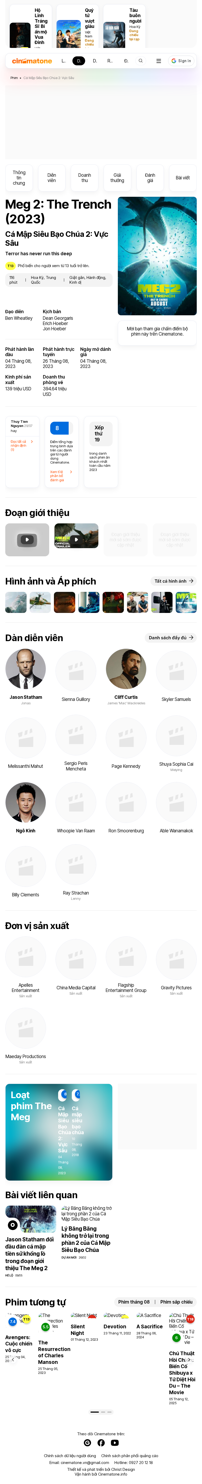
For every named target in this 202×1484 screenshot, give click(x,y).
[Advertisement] (101, 122)
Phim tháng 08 (134, 1302)
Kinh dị (75, 282)
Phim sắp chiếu (176, 1302)
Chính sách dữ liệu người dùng (70, 1455)
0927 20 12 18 (141, 1462)
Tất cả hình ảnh (170, 581)
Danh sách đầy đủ (167, 637)
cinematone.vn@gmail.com (85, 1462)
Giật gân (76, 277)
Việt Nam (88, 34)
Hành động (96, 277)
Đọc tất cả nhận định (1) (18, 445)
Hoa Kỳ (134, 26)
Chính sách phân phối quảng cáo (129, 1455)
